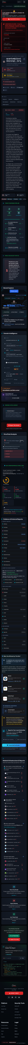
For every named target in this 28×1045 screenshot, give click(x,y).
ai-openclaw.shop (12, 861)
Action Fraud (11, 695)
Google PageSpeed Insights (16, 509)
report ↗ (20, 345)
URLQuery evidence (8, 582)
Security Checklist (4, 1028)
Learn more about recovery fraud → (14, 724)
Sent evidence (5, 101)
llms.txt (16, 1036)
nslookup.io (14, 628)
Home (3, 6)
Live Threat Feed (14, 935)
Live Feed (3, 1006)
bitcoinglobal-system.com (13, 842)
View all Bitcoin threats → (10, 827)
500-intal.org (11, 806)
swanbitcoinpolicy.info (13, 833)
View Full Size (6, 312)
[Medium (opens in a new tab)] (19, 997)
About (2, 1031)
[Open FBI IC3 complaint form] (24, 679)
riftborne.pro (11, 794)
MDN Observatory (7, 564)
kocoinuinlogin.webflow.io (14, 836)
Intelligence (16, 99)
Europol (10, 686)
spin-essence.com (12, 876)
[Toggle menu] (24, 2)
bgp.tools (14, 632)
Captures (10, 99)
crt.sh (14, 616)
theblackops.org (10, 803)
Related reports (6, 104)
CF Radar (14, 547)
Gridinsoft (5, 537)
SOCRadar (14, 592)
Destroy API (17, 1006)
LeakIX (14, 595)
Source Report (14, 312)
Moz (14, 641)
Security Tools (17, 1014)
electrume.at (10, 848)
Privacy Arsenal (4, 1025)
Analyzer (16, 1008)
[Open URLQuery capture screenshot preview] (14, 304)
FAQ (2, 1034)
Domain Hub (3, 1009)
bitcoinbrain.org (12, 809)
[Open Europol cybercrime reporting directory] (24, 689)
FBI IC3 (9, 675)
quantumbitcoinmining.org (11, 340)
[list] (14, 199)
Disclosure (17, 1034)
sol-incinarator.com (12, 873)
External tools (12, 101)
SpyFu (5, 637)
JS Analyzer (17, 1011)
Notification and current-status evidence (14, 30)
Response (5, 99)
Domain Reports (9, 6)
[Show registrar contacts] (22, 359)
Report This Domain (14, 425)
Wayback (22, 312)
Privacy (16, 1028)
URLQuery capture (14, 291)
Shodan (5, 599)
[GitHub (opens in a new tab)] (15, 997)
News (2, 1011)
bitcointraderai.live (12, 845)
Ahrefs (14, 644)
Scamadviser (14, 541)
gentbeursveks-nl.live (13, 851)
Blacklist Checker (7, 554)
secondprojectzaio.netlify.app (14, 782)
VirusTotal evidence (19, 579)
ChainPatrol (6, 530)
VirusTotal (14, 527)
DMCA (16, 1031)
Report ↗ (22, 195)
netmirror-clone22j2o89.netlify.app (14, 777)
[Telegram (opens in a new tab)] (12, 997)
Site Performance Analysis (15, 465)
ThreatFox (5, 606)
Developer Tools (18, 1017)
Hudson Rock (14, 609)
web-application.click (13, 879)
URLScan (14, 524)
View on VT (21, 441)
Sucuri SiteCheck (7, 561)
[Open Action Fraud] (24, 699)
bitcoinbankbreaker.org (13, 815)
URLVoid (5, 558)
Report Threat (15, 993)
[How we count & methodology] (22, 379)
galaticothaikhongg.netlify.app (14, 773)
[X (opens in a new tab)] (8, 997)
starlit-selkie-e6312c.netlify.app (14, 786)
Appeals (2, 1036)
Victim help (19, 101)
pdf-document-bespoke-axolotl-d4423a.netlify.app (15, 791)
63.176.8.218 (17, 366)
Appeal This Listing (15, 939)
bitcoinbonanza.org (12, 812)
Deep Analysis (6, 648)
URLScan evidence (8, 579)
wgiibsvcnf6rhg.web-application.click (15, 869)
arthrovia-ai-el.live (12, 830)
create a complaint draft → (12, 735)
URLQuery (14, 534)
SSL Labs (14, 544)
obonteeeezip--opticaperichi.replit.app (15, 865)
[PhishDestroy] (4, 2)
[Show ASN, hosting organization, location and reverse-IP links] (22, 369)
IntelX (5, 612)
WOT (5, 551)
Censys (5, 602)
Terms (16, 1025)
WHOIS (5, 619)
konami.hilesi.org (12, 818)
